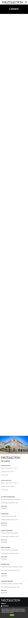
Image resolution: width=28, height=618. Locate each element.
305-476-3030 (4, 592)
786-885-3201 (4, 508)
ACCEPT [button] (12, 615)
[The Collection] (12, 2)
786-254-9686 (4, 575)
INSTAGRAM (5, 605)
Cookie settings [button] (5, 615)
